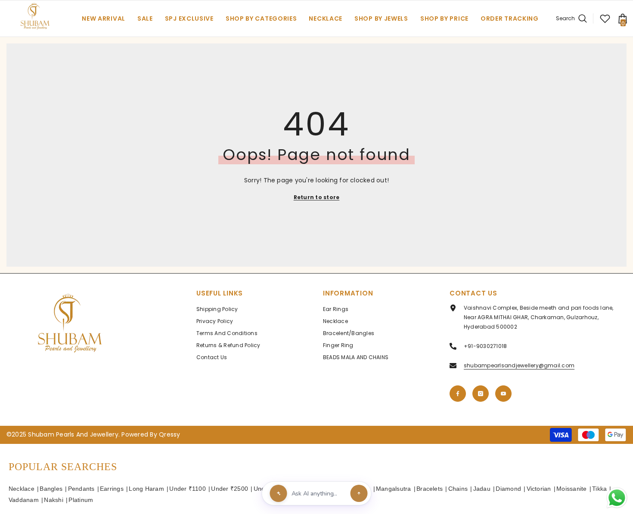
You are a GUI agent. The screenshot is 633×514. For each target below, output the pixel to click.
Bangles (51, 488)
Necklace (21, 488)
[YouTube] (503, 393)
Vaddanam (24, 499)
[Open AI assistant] (359, 493)
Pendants (81, 488)
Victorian (539, 488)
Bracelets (429, 488)
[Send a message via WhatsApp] (617, 498)
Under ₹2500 (229, 488)
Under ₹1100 (187, 488)
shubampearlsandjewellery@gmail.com (519, 365)
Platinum (80, 499)
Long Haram (146, 488)
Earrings (112, 488)
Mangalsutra (393, 488)
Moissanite (571, 488)
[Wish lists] (605, 18)
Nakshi (53, 499)
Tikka (599, 488)
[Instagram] (480, 393)
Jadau (481, 488)
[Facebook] (458, 393)
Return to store (317, 197)
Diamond (508, 488)
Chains (458, 488)
